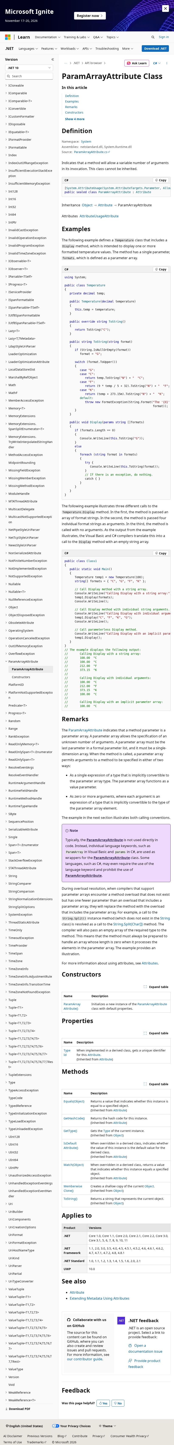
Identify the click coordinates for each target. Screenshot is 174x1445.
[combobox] (29, 68)
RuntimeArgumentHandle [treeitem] (26, 783)
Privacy (97, 1436)
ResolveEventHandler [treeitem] (23, 775)
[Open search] (153, 37)
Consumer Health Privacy (128, 1436)
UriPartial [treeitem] (15, 1274)
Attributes (150, 963)
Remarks (71, 107)
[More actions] (167, 63)
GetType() (70, 1131)
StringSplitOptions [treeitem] (21, 907)
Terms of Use (12, 1442)
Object (87, 205)
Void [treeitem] (11, 1385)
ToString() (70, 1199)
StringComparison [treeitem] (21, 891)
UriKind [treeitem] (13, 1258)
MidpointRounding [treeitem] (21, 463)
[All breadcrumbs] (65, 63)
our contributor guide (84, 1359)
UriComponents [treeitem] (19, 1219)
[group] (116, 190)
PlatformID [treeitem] (16, 685)
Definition (72, 96)
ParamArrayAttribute (85, 730)
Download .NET (155, 48)
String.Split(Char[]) (128, 924)
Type (106, 1131)
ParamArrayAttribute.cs (90, 152)
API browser (93, 63)
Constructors (74, 112)
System (86, 141)
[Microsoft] (8, 37)
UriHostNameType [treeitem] (21, 1250)
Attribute (105, 205)
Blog (61, 1436)
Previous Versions (39, 1436)
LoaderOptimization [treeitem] (22, 354)
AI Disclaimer (12, 1436)
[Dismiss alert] (165, 8)
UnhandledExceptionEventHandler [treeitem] (30, 1193)
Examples (72, 101)
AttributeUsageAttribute (99, 216)
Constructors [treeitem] (21, 677)
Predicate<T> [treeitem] (17, 705)
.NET (76, 63)
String (165, 918)
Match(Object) (74, 1165)
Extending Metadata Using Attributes (99, 1298)
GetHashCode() (74, 1118)
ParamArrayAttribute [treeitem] (27, 669)
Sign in (164, 37)
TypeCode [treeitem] (15, 1098)
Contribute (79, 1436)
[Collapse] (52, 59)
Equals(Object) (74, 1101)
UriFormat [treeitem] (15, 1235)
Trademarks (35, 1442)
